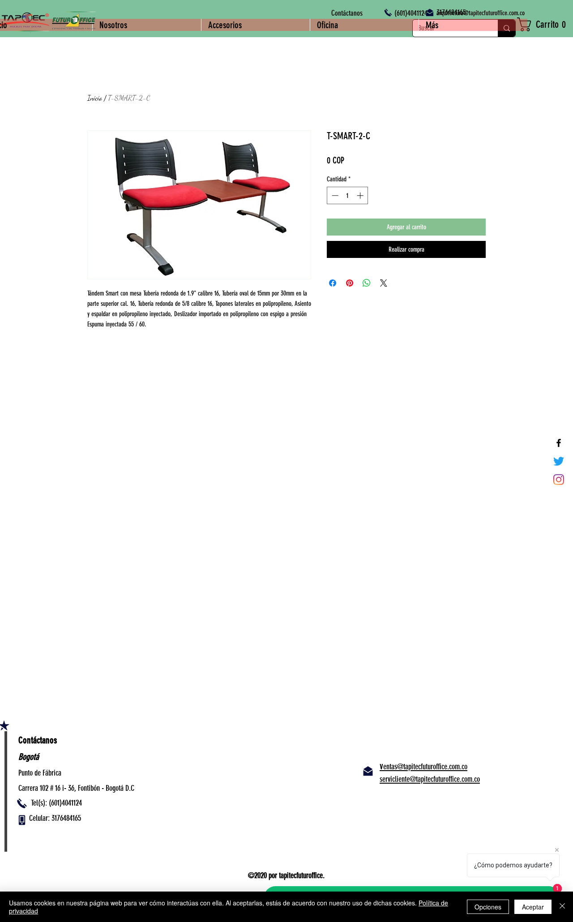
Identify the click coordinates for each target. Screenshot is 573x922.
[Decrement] (334, 195)
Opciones (488, 906)
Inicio (94, 98)
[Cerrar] (562, 907)
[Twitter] (558, 461)
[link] (545, 24)
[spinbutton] (347, 195)
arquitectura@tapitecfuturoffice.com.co (480, 13)
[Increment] (361, 195)
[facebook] (558, 442)
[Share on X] (383, 283)
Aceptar (533, 906)
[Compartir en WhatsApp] (366, 283)
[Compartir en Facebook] (332, 283)
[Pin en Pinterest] (349, 283)
